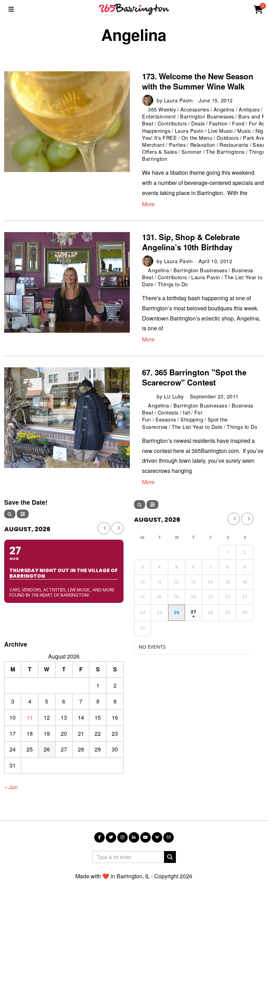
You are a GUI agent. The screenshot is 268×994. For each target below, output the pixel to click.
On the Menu (197, 137)
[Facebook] (99, 837)
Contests (168, 412)
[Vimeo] (157, 837)
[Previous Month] (104, 528)
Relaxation (202, 144)
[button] (170, 857)
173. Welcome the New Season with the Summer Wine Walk (197, 81)
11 (30, 717)
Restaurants (233, 144)
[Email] (168, 837)
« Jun (11, 787)
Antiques (249, 109)
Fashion (218, 123)
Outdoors (228, 137)
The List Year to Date (197, 426)
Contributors (172, 123)
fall (186, 412)
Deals (198, 123)
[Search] (9, 514)
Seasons (165, 419)
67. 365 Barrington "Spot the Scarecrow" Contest (194, 377)
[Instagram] (122, 837)
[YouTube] (145, 837)
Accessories (194, 109)
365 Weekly (162, 109)
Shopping (191, 419)
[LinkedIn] (134, 837)
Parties (177, 144)
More (148, 204)
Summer (191, 151)
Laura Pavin (178, 100)
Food (238, 123)
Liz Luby (174, 396)
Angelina (224, 109)
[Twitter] (111, 837)
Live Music (220, 130)
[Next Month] (117, 528)
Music (244, 130)
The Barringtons (225, 151)
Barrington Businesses (207, 116)
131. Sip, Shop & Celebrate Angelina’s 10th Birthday (191, 242)
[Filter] (23, 514)
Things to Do (173, 284)
